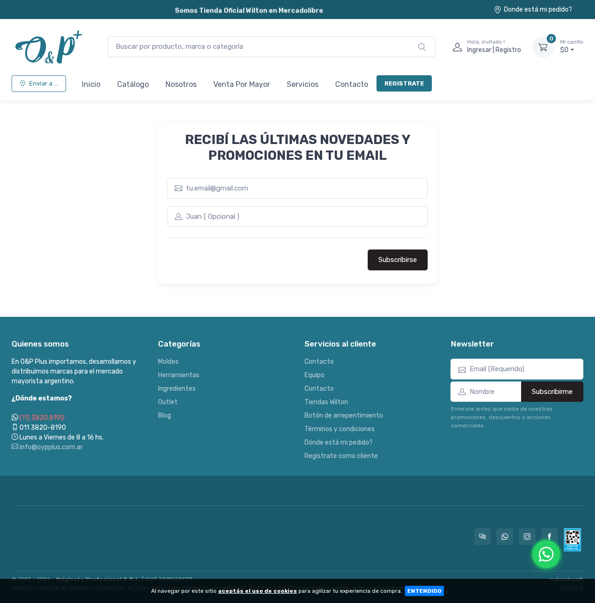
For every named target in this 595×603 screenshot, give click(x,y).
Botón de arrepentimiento (343, 415)
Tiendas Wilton (326, 402)
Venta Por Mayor (241, 84)
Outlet (168, 402)
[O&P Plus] (50, 47)
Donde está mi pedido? (538, 9)
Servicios (302, 84)
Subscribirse (397, 260)
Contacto (351, 84)
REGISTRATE (404, 83)
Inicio (91, 84)
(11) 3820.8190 (42, 418)
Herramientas (178, 375)
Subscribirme (552, 391)
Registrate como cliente (341, 456)
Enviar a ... (43, 83)
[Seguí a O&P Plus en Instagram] (527, 536)
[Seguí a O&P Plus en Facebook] (549, 536)
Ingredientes (177, 389)
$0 (571, 46)
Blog (164, 415)
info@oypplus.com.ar (50, 447)
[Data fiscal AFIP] (572, 539)
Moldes (168, 362)
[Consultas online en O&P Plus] (482, 536)
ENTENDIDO (424, 591)
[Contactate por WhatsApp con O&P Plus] (504, 536)
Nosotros (181, 84)
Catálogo (133, 84)
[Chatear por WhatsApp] (546, 554)
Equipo (314, 375)
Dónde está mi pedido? (338, 442)
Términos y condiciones (339, 429)
